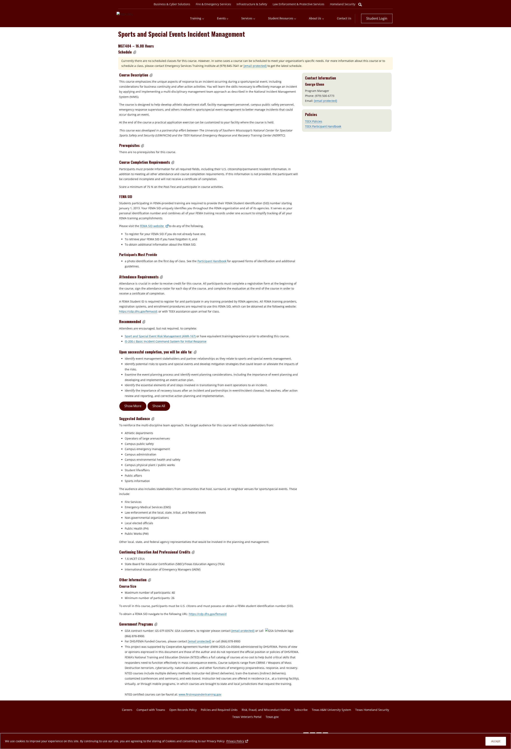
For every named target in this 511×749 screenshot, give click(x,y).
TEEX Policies (313, 121)
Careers (127, 710)
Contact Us (344, 18)
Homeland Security (342, 4)
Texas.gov (272, 717)
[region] (255, 741)
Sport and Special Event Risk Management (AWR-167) (160, 336)
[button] (135, 52)
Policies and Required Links (219, 710)
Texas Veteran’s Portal (246, 717)
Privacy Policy (237, 741)
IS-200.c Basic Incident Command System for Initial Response (165, 341)
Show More (132, 406)
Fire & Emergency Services (213, 4)
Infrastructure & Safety (252, 4)
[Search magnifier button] (360, 4)
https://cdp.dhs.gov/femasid (138, 311)
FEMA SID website (154, 226)
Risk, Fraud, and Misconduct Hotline (266, 710)
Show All (159, 406)
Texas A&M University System (331, 710)
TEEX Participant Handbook (323, 126)
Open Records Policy (183, 710)
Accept (495, 741)
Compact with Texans (151, 710)
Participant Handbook (211, 261)
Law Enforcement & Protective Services (298, 4)
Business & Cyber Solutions (172, 4)
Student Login (376, 18)
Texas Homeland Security (372, 710)
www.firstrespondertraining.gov (200, 694)
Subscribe (301, 710)
